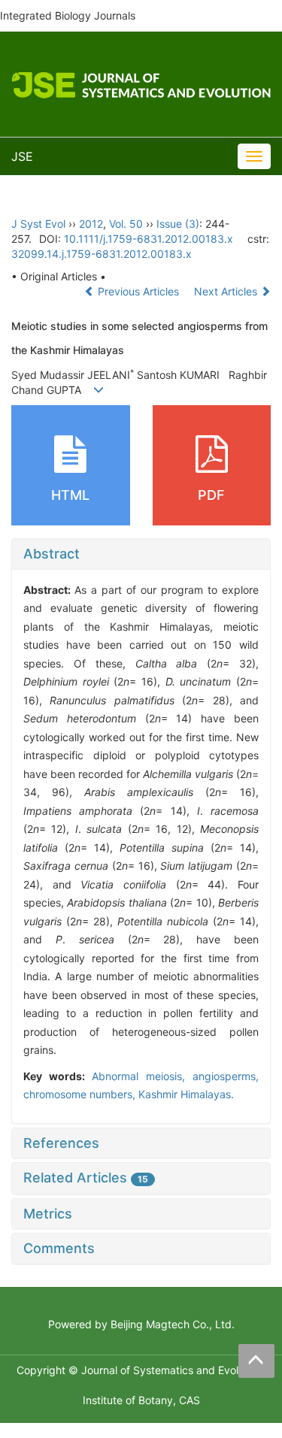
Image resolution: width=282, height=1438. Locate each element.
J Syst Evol (38, 223)
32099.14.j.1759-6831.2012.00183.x (101, 253)
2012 (91, 223)
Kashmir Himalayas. (186, 1094)
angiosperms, (226, 1076)
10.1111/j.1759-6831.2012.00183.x (148, 238)
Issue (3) (177, 223)
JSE (22, 156)
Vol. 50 (126, 223)
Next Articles (227, 291)
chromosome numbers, (80, 1094)
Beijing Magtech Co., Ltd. (173, 1324)
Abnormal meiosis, (142, 1076)
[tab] (141, 554)
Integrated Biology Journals (67, 15)
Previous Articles (138, 291)
